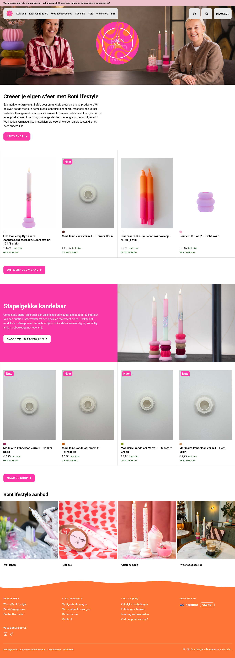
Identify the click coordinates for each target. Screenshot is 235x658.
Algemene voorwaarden (32, 649)
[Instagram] (5, 634)
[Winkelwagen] (194, 13)
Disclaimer (68, 649)
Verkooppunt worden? (134, 619)
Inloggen (222, 13)
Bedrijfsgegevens (14, 609)
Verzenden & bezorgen (76, 609)
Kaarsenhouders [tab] (38, 13)
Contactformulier (14, 614)
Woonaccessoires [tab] (61, 13)
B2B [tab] (113, 13)
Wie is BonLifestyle (15, 604)
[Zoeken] (206, 13)
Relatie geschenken (133, 609)
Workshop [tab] (102, 13)
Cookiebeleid (54, 649)
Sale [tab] (90, 13)
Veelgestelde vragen (75, 604)
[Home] (10, 13)
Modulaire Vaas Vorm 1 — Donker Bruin (87, 236)
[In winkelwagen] (50, 222)
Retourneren (70, 614)
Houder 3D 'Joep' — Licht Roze (199, 236)
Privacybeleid (10, 649)
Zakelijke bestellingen (134, 604)
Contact (67, 619)
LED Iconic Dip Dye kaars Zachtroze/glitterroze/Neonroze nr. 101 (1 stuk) (26, 240)
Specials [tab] (80, 13)
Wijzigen (207, 605)
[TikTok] (12, 634)
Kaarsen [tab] (21, 13)
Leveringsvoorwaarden (135, 614)
